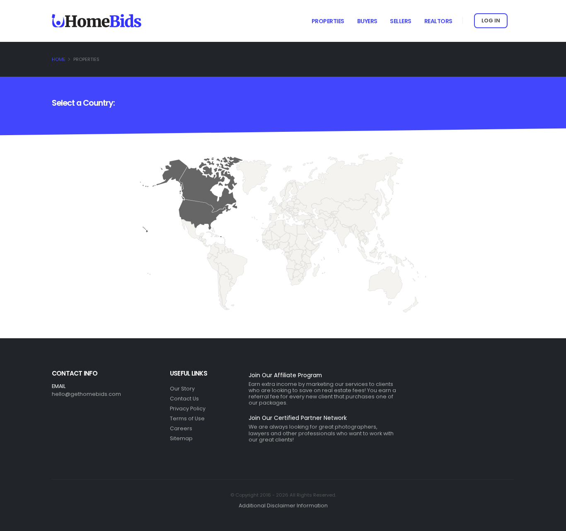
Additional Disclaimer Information (283, 505)
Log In (490, 20)
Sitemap (181, 438)
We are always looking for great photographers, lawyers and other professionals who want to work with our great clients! (321, 433)
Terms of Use (187, 418)
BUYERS (367, 21)
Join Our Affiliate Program (285, 375)
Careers (181, 428)
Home (58, 59)
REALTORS (438, 21)
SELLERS (400, 21)
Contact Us (184, 398)
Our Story (182, 388)
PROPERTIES (328, 21)
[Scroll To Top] (551, 521)
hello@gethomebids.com (86, 394)
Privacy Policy (188, 408)
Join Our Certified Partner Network (298, 418)
